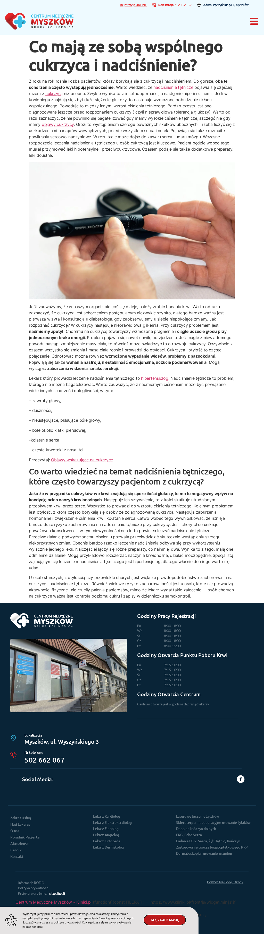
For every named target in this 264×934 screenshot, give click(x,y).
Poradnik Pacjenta (24, 837)
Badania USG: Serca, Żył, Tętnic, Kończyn (208, 840)
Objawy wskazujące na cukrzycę (82, 459)
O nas (14, 830)
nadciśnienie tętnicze (173, 87)
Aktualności (19, 843)
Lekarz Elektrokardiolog (112, 822)
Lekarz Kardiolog (106, 816)
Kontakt (16, 856)
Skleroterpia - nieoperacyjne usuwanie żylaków (213, 822)
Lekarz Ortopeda (106, 840)
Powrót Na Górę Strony (225, 882)
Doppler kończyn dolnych (196, 828)
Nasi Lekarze (20, 824)
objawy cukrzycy (58, 124)
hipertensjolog (154, 378)
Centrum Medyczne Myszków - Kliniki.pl (53, 902)
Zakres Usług (20, 817)
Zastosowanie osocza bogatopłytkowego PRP (212, 847)
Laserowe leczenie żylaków (197, 816)
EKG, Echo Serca (189, 834)
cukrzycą (54, 93)
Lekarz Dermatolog (108, 847)
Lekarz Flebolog (105, 828)
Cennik (16, 849)
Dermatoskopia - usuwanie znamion (204, 853)
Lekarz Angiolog (106, 834)
